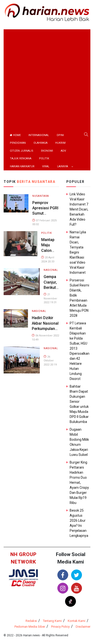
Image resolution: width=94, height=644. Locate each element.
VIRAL (45, 166)
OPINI (60, 135)
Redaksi (31, 621)
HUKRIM (60, 142)
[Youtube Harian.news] (76, 588)
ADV (63, 150)
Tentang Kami (52, 621)
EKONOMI (47, 150)
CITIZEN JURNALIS (21, 150)
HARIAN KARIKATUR (22, 166)
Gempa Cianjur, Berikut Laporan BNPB (51, 287)
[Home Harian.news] (47, 12)
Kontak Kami (76, 621)
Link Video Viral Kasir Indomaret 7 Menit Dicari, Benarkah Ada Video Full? (79, 209)
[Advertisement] (47, 76)
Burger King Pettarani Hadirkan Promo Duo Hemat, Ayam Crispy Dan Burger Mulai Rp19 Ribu (79, 482)
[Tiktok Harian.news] (70, 601)
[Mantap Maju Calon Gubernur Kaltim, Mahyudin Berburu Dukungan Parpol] (20, 243)
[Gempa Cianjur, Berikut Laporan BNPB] (22, 281)
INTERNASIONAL (38, 135)
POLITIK (44, 158)
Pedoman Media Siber (29, 626)
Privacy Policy (60, 626)
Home (16, 135)
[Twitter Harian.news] (76, 575)
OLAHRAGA (40, 142)
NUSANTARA (40, 196)
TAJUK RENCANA (20, 158)
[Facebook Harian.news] (62, 575)
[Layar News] (23, 574)
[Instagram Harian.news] (62, 588)
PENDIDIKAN (18, 142)
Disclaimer (83, 626)
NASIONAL (51, 270)
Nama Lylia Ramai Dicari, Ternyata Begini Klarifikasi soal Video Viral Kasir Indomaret (78, 252)
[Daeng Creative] (23, 583)
